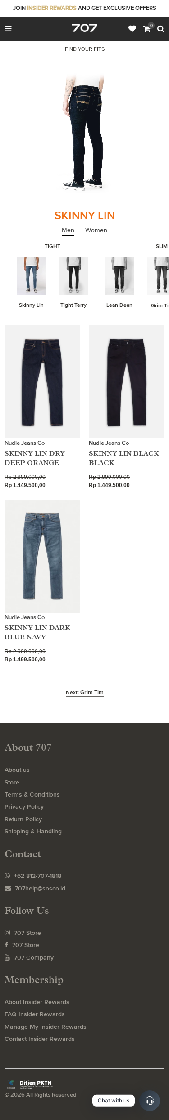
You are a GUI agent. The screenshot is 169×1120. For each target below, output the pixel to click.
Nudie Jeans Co (25, 442)
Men (68, 230)
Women (96, 230)
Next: (85, 692)
